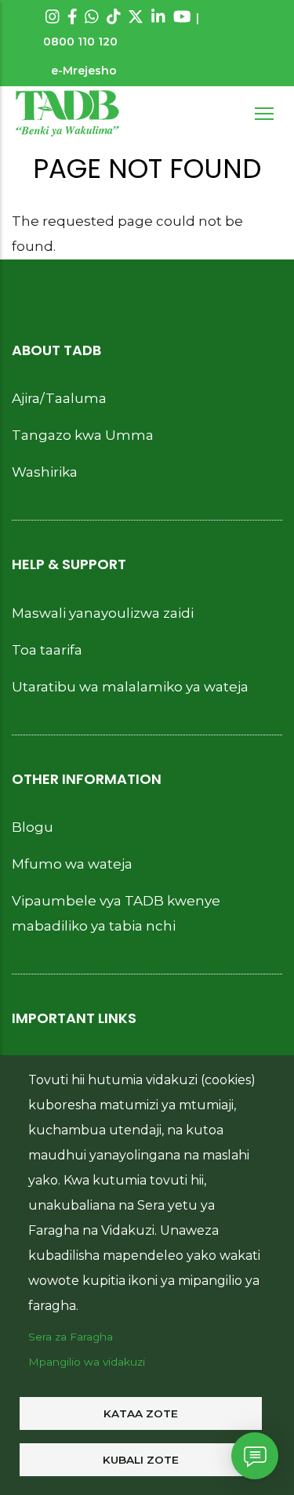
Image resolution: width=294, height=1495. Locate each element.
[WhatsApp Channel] (91, 16)
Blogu (32, 827)
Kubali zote (141, 1459)
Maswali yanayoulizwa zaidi (103, 613)
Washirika (45, 472)
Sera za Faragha (70, 1336)
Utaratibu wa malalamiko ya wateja (130, 687)
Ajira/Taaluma (59, 398)
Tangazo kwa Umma (83, 435)
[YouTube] (182, 16)
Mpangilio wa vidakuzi (86, 1361)
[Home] (67, 113)
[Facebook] (72, 16)
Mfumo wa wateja (72, 864)
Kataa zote (140, 1413)
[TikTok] (113, 16)
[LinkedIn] (158, 16)
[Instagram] (52, 16)
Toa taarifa (47, 650)
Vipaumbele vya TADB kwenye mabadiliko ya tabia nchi (116, 913)
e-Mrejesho (84, 71)
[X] (135, 16)
